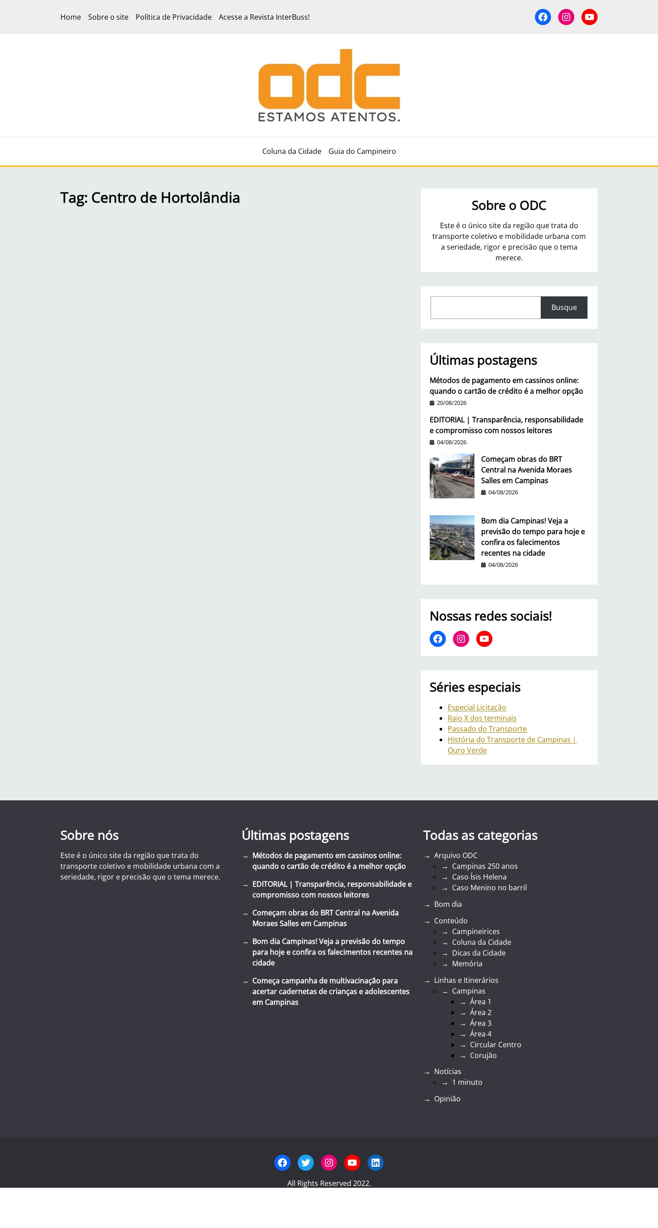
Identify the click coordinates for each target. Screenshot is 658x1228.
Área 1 (480, 1002)
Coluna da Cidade (481, 942)
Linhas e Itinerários (466, 980)
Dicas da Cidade (479, 953)
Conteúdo (451, 921)
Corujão (483, 1055)
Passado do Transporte (487, 729)
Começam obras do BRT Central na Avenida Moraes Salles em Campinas (526, 469)
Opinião (447, 1099)
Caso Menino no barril (489, 887)
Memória (467, 964)
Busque (564, 307)
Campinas (469, 991)
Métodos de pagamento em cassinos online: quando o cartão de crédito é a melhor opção (506, 385)
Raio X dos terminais (482, 718)
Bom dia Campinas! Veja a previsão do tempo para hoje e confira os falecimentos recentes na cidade (533, 537)
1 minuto (467, 1082)
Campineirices (476, 931)
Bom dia (448, 904)
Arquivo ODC (456, 855)
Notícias (447, 1071)
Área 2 (480, 1012)
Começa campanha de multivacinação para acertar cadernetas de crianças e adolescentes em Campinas (331, 991)
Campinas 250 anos (485, 866)
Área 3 (480, 1023)
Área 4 (480, 1034)
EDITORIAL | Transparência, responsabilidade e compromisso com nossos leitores (506, 425)
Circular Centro (495, 1045)
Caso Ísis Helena (479, 877)
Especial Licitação (477, 707)
